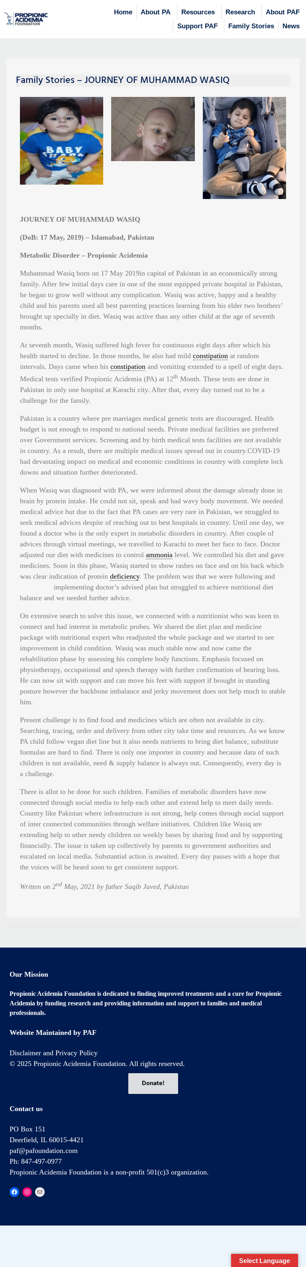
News (291, 26)
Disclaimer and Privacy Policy (54, 1053)
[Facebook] (14, 1192)
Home (123, 12)
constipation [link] (210, 356)
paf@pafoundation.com (44, 1151)
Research (240, 12)
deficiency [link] (124, 576)
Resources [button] (198, 12)
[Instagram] (27, 1192)
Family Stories (251, 26)
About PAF (283, 12)
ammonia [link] (159, 555)
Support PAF (197, 26)
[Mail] (40, 1192)
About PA (156, 12)
